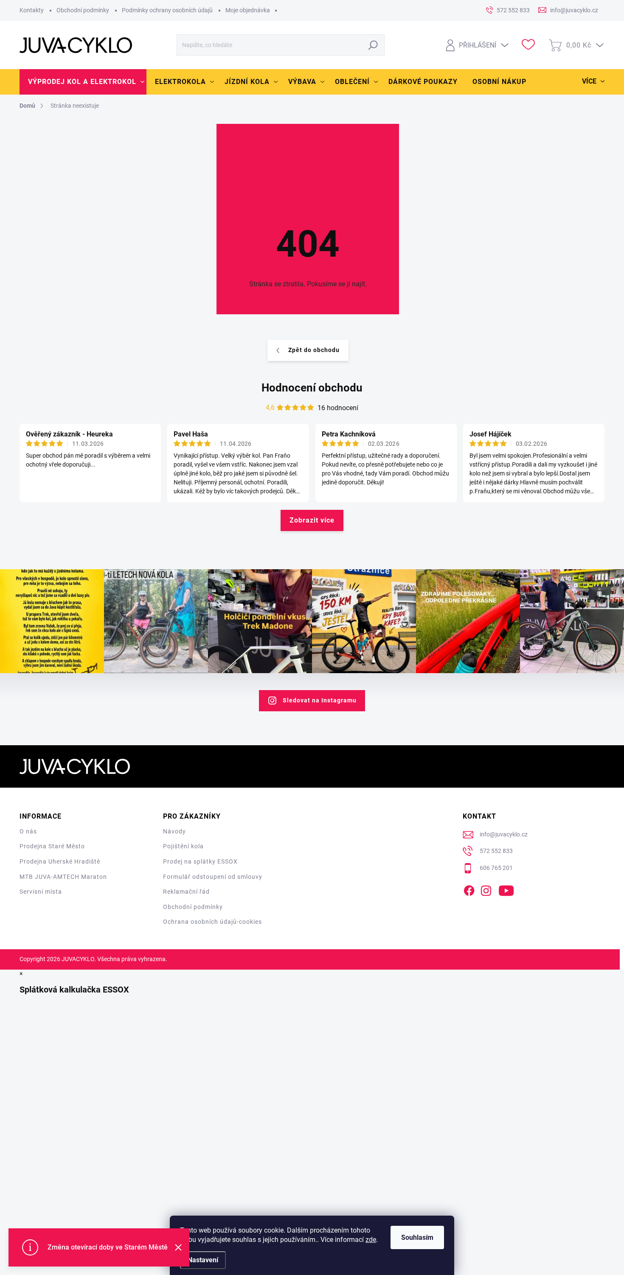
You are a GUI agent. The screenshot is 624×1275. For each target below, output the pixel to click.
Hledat (373, 45)
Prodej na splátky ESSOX (200, 861)
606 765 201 (496, 867)
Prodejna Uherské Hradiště (60, 861)
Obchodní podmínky (82, 10)
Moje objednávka (247, 10)
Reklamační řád (186, 891)
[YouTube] (506, 889)
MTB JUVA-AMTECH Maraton (63, 876)
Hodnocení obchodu (312, 387)
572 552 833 (496, 850)
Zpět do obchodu (314, 350)
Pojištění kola (183, 846)
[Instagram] (486, 889)
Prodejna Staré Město (52, 846)
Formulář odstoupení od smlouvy (212, 876)
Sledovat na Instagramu (320, 700)
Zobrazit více (312, 520)
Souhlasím (417, 1237)
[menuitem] (83, 82)
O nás (28, 831)
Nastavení (203, 1260)
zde (370, 1240)
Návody (174, 831)
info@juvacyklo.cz (504, 834)
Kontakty (32, 10)
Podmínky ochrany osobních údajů (167, 10)
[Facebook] (469, 889)
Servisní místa (41, 891)
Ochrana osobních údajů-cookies (212, 921)
